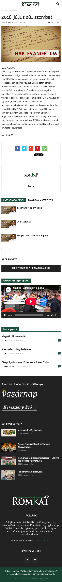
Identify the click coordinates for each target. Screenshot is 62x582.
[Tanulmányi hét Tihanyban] (8, 475)
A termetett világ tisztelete (16, 349)
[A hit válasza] (8, 224)
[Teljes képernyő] (56, 315)
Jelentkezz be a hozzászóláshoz (31, 268)
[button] (58, 4)
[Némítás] (52, 315)
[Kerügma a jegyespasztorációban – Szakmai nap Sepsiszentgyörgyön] (8, 460)
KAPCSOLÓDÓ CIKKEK (13, 200)
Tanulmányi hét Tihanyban (30, 472)
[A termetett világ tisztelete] (8, 432)
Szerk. (10, 22)
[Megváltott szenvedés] (8, 210)
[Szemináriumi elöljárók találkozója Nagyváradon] (8, 447)
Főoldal (4, 11)
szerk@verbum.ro (43, 540)
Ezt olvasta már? (11, 423)
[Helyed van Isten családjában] (8, 238)
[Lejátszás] (5, 315)
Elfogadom (31, 578)
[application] (31, 301)
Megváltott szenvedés (29, 207)
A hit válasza (24, 221)
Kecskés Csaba (7, 366)
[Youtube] (35, 560)
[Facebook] (27, 560)
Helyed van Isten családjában (33, 235)
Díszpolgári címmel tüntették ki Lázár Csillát (25, 362)
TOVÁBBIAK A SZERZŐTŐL (40, 200)
